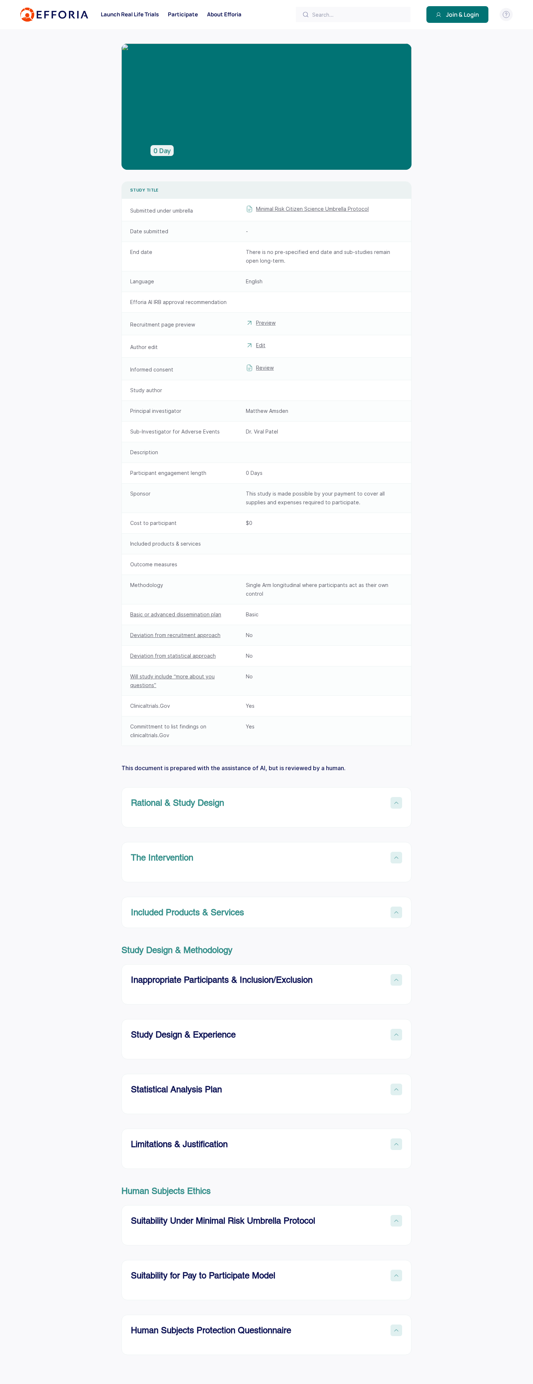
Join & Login (462, 15)
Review (265, 368)
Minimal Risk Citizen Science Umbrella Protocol (312, 209)
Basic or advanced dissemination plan (175, 614)
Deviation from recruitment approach (175, 635)
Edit (260, 345)
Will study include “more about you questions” (172, 680)
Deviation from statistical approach (173, 656)
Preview (266, 323)
